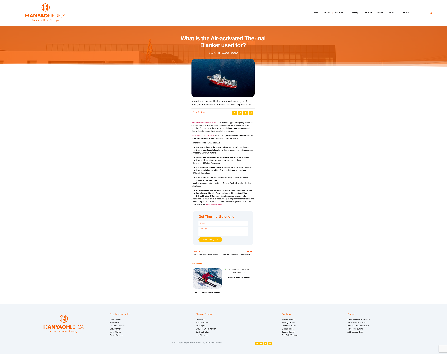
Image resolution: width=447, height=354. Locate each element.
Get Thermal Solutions (216, 216)
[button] (431, 13)
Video (380, 13)
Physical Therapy (204, 314)
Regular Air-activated (120, 314)
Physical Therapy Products (239, 277)
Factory (354, 13)
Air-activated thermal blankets (203, 123)
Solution (368, 13)
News (391, 13)
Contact (405, 13)
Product (339, 13)
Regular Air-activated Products (207, 292)
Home (315, 13)
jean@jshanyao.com (214, 204)
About (327, 13)
